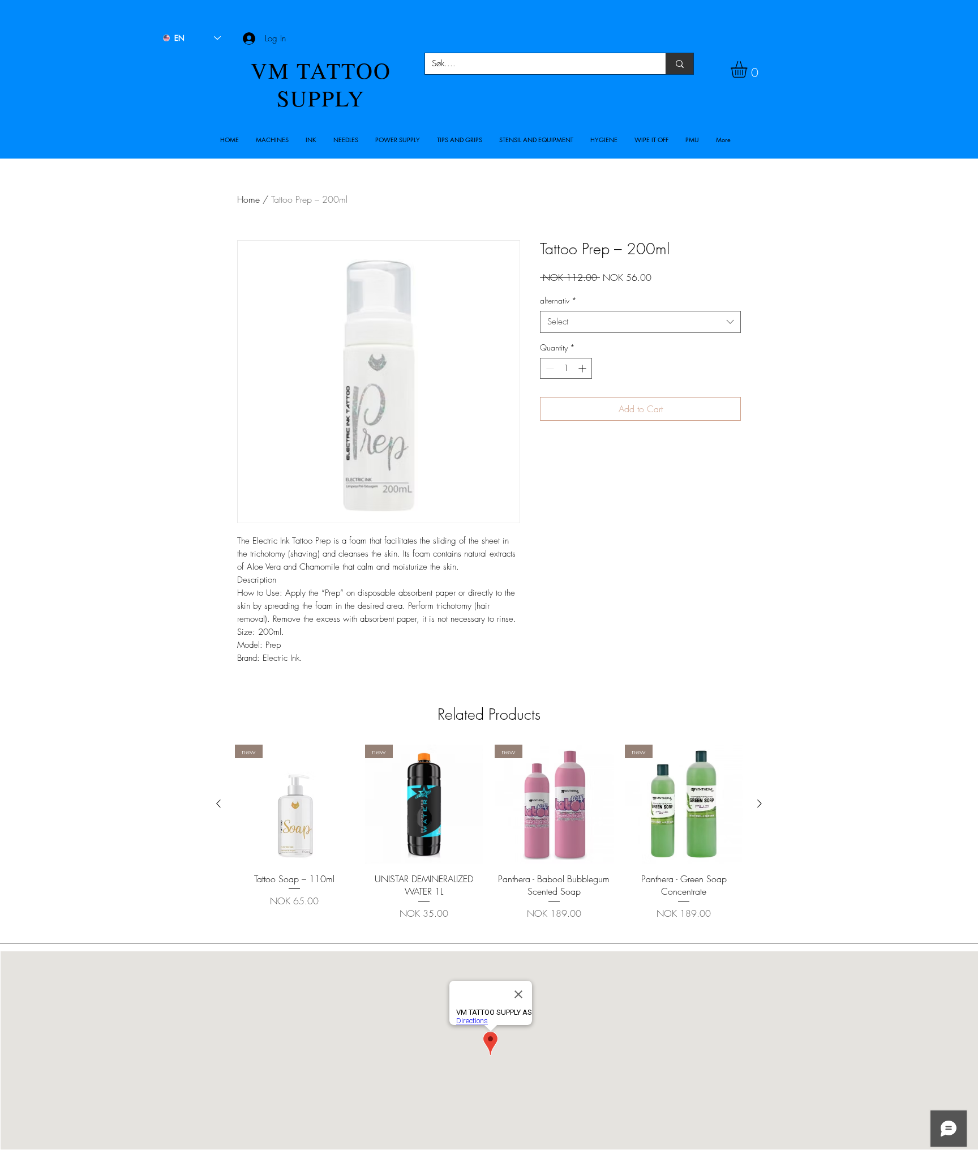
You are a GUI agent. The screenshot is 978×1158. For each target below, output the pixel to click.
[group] (489, 839)
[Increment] (583, 368)
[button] (272, 140)
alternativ (558, 300)
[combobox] (640, 322)
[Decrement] (549, 368)
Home (248, 199)
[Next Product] (759, 803)
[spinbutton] (566, 368)
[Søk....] (679, 63)
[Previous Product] (218, 803)
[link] (748, 69)
